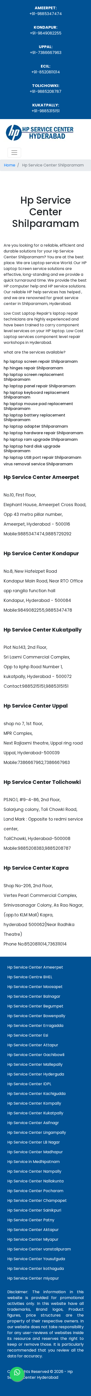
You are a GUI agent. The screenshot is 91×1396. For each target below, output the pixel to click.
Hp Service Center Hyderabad (40, 1374)
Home (9, 165)
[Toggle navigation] (14, 152)
